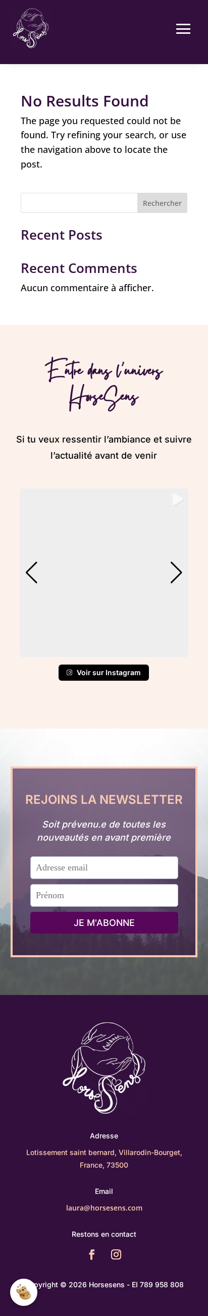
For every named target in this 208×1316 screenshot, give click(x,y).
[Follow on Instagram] (116, 1254)
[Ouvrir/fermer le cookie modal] (23, 1292)
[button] (104, 650)
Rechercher (162, 203)
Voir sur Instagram (109, 672)
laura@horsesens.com (104, 1208)
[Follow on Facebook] (92, 1254)
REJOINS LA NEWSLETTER (104, 799)
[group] (104, 572)
